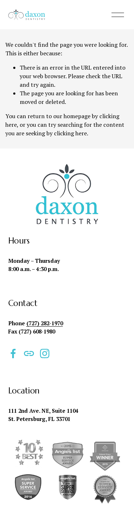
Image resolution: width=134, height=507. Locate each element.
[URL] (29, 353)
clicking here (70, 133)
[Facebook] (13, 353)
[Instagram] (45, 353)
